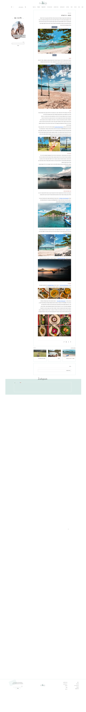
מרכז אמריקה (65, 682)
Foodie (77, 687)
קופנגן (59, 358)
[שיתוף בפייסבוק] (70, 341)
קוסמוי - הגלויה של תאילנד (70, 358)
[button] (34, 7)
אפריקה (66, 685)
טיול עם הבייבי (76, 685)
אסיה (66, 687)
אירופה (66, 689)
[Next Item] (68, 529)
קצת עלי (77, 683)
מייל (23, 42)
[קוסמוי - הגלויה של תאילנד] (69, 353)
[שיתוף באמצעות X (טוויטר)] (68, 341)
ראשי (78, 682)
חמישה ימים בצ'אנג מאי (41, 358)
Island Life (77, 688)
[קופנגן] (54, 353)
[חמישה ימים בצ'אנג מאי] (40, 353)
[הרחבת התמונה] (65, 144)
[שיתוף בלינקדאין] (66, 341)
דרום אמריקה (65, 684)
